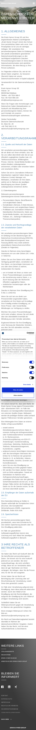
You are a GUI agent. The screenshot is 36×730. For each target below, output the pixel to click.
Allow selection (18, 395)
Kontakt (4, 695)
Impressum (5, 702)
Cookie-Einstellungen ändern (10, 712)
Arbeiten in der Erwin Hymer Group (14, 661)
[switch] (31, 367)
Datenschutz (6, 699)
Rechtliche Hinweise (9, 705)
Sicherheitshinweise (9, 709)
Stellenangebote (7, 651)
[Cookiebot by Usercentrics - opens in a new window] (26, 333)
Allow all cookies (18, 390)
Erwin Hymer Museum (9, 658)
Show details (27, 384)
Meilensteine (6, 655)
